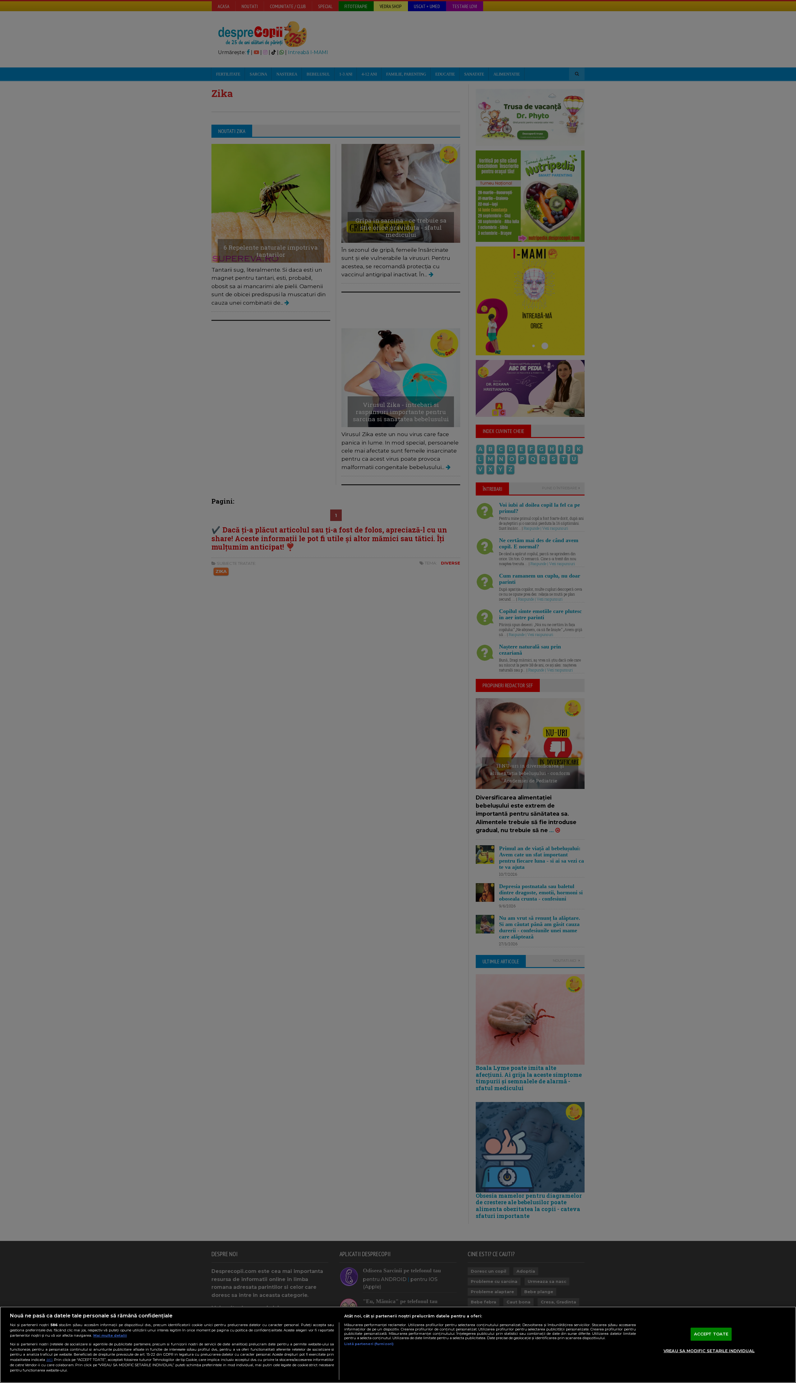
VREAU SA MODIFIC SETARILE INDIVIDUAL (709, 1350)
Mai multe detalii (110, 1335)
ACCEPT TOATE (711, 1333)
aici (49, 1359)
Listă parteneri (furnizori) (369, 1344)
